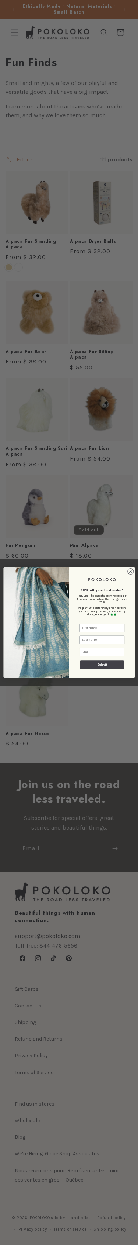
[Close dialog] (130, 572)
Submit (102, 664)
